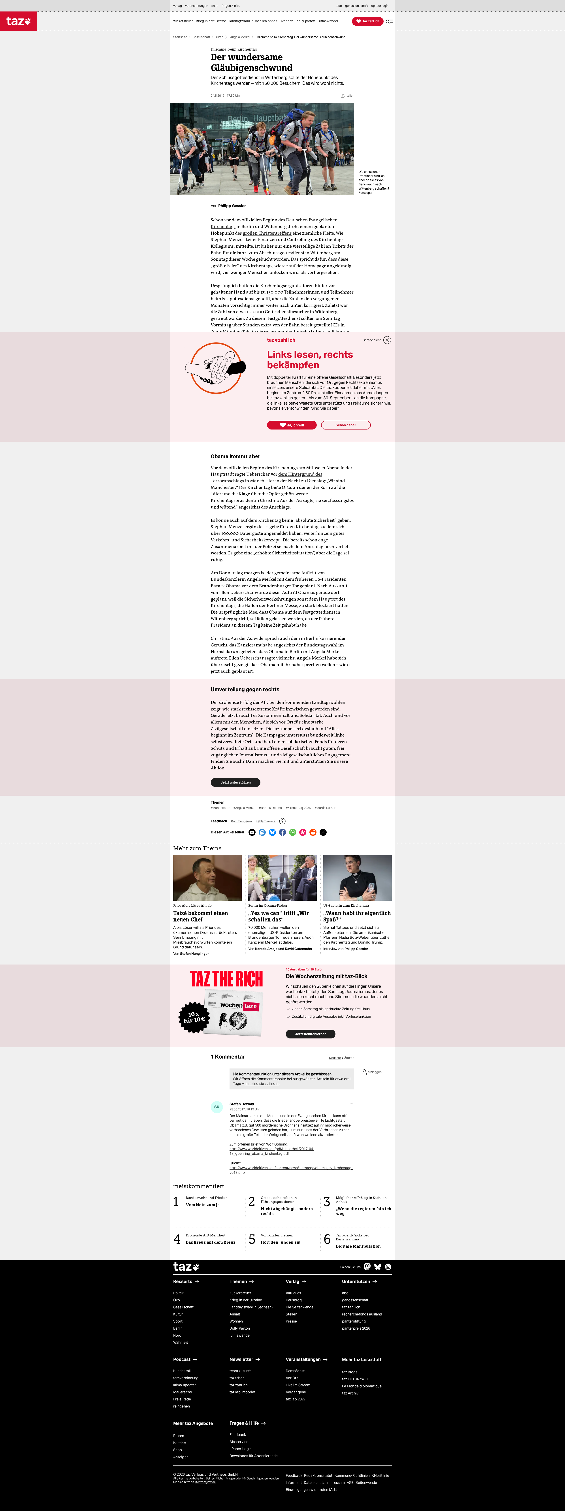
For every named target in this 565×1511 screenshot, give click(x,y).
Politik (178, 1293)
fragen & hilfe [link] (231, 6)
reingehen (181, 1406)
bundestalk (182, 1371)
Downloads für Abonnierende (254, 1456)
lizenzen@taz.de (205, 1482)
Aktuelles (293, 1293)
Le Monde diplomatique (362, 1386)
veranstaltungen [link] (196, 6)
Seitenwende (366, 1482)
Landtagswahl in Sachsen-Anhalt (251, 1311)
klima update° (184, 1385)
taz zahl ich (351, 1307)
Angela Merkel (240, 37)
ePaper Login (241, 1449)
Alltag (219, 37)
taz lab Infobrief (242, 1392)
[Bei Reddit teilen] (312, 832)
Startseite (180, 37)
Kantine (179, 1443)
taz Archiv (350, 1393)
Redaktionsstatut (318, 1475)
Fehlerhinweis (266, 821)
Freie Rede (182, 1399)
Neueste (335, 1058)
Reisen (178, 1436)
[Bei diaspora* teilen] (302, 832)
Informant (294, 1482)
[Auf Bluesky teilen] (272, 832)
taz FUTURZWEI (355, 1379)
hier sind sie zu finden (262, 1083)
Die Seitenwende (299, 1307)
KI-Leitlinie (380, 1475)
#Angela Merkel (245, 808)
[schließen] (387, 340)
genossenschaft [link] (356, 6)
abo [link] (339, 6)
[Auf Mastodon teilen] (262, 832)
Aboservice (239, 1441)
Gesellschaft (201, 37)
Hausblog (294, 1300)
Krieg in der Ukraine (246, 1300)
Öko (176, 1300)
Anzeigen (180, 1457)
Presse (291, 1321)
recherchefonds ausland (362, 1314)
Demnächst (295, 1371)
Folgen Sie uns (350, 1267)
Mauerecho (182, 1392)
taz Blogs (349, 1372)
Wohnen (236, 1321)
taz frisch (237, 1378)
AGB (350, 1482)
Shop (177, 1450)
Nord (177, 1335)
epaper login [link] (379, 6)
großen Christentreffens (267, 233)
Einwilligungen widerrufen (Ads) (311, 1489)
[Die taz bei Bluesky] (377, 1269)
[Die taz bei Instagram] (388, 1269)
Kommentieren (241, 821)
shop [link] (214, 6)
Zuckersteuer (240, 1293)
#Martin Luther (325, 808)
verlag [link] (177, 6)
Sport (178, 1321)
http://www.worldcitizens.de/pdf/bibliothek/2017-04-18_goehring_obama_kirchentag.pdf (272, 1151)
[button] (389, 21)
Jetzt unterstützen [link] (235, 782)
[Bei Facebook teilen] (282, 832)
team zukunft (240, 1371)
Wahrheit (180, 1342)
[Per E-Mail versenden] (252, 832)
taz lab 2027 (296, 1399)
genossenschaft (355, 1300)
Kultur (178, 1314)
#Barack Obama (270, 808)
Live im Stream (298, 1385)
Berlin (178, 1328)
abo (345, 1293)
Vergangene (296, 1392)
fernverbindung (185, 1378)
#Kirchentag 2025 (298, 808)
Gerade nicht (372, 340)
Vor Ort (292, 1378)
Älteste (349, 1058)
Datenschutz (314, 1482)
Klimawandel (240, 1335)
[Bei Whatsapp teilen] (292, 832)
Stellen (291, 1314)
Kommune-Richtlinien (353, 1475)
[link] (184, 21)
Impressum (336, 1482)
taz (186, 1267)
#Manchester (220, 808)
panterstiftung (354, 1321)
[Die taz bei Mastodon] (367, 1269)
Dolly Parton (240, 1328)
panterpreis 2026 (356, 1328)
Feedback (238, 1434)
